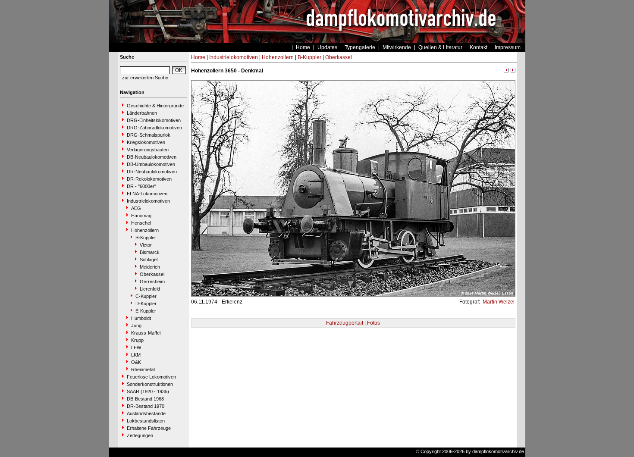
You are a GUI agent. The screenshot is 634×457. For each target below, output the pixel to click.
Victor (146, 244)
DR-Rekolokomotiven (149, 179)
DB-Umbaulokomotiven (151, 164)
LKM (136, 354)
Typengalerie (360, 47)
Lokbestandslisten (146, 420)
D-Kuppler (146, 303)
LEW (136, 347)
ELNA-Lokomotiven (147, 193)
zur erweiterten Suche (145, 77)
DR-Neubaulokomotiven (152, 171)
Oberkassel (152, 274)
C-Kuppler (146, 296)
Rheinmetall (143, 369)
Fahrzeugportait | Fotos (353, 323)
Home (303, 47)
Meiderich (150, 266)
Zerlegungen (140, 435)
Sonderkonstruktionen (150, 384)
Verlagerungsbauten (148, 149)
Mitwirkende (397, 47)
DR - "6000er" (141, 186)
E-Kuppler (145, 310)
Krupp (137, 340)
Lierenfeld (150, 288)
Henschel (141, 222)
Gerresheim (152, 281)
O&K (136, 362)
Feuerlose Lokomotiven (151, 376)
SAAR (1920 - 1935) (148, 391)
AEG (136, 208)
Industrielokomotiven (148, 200)
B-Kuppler (145, 237)
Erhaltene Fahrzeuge (149, 428)
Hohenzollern (145, 230)
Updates (327, 47)
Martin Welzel (498, 302)
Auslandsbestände (146, 413)
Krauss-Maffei (145, 332)
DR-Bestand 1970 (145, 406)
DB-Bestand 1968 (145, 398)
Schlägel (148, 259)
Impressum (508, 47)
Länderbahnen (142, 113)
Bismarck (150, 252)
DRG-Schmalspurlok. (149, 135)
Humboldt (141, 318)
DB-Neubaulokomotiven (151, 157)
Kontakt (478, 47)
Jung (136, 325)
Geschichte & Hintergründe (155, 105)
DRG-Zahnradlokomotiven (154, 127)
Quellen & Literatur (440, 47)
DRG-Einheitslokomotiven (154, 120)
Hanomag (141, 215)
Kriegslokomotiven (146, 142)
